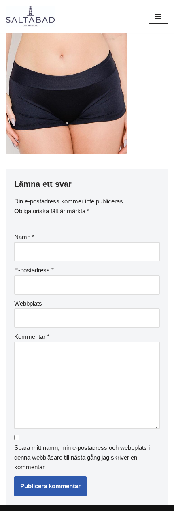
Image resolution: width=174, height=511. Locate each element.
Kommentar (31, 336)
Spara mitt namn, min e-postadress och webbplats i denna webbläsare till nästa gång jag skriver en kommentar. (82, 457)
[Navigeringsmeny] (158, 17)
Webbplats (28, 303)
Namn (24, 236)
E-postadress (34, 270)
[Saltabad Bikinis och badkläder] (30, 16)
